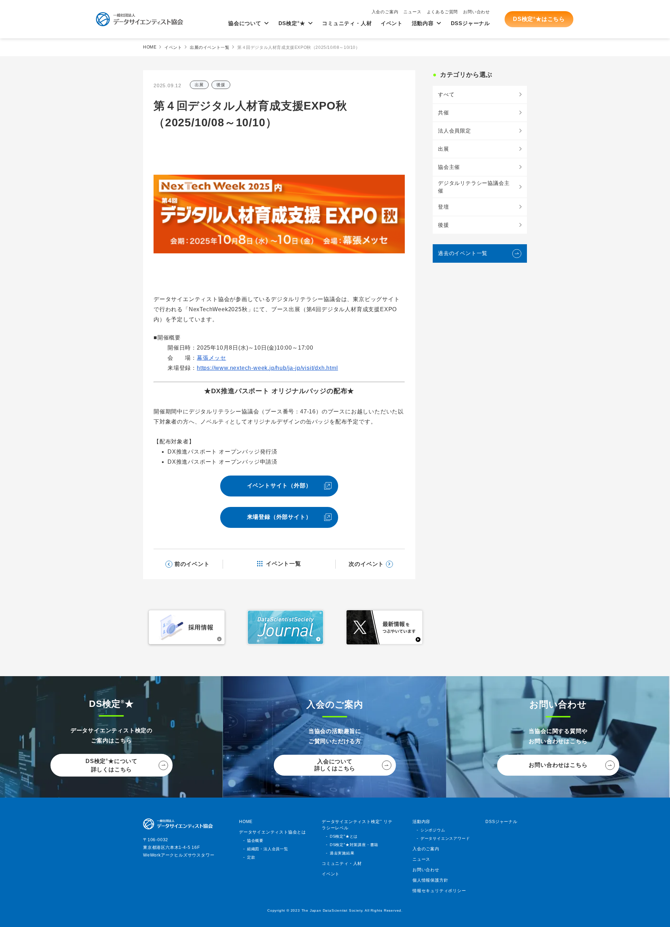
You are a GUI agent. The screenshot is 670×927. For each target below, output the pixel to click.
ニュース (412, 11)
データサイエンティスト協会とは (272, 832)
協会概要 (255, 840)
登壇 (443, 207)
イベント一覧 (283, 564)
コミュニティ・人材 (347, 23)
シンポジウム (432, 830)
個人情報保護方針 (430, 880)
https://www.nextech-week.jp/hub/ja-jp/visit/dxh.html (267, 368)
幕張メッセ (211, 358)
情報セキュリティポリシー (439, 890)
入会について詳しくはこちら (335, 765)
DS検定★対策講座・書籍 (354, 845)
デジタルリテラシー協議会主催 (473, 187)
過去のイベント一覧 (462, 253)
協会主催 (449, 167)
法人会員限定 (454, 131)
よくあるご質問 (442, 11)
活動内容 (423, 23)
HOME (149, 47)
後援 (220, 84)
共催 (443, 112)
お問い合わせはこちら (558, 765)
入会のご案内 (385, 11)
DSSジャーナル (470, 23)
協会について (244, 23)
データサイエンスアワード (445, 838)
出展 (199, 84)
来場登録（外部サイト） (279, 517)
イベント (392, 23)
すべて (446, 94)
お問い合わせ (476, 11)
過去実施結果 (342, 853)
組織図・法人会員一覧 (267, 849)
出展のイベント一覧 (209, 47)
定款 (251, 857)
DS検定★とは (344, 836)
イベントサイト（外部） (279, 485)
